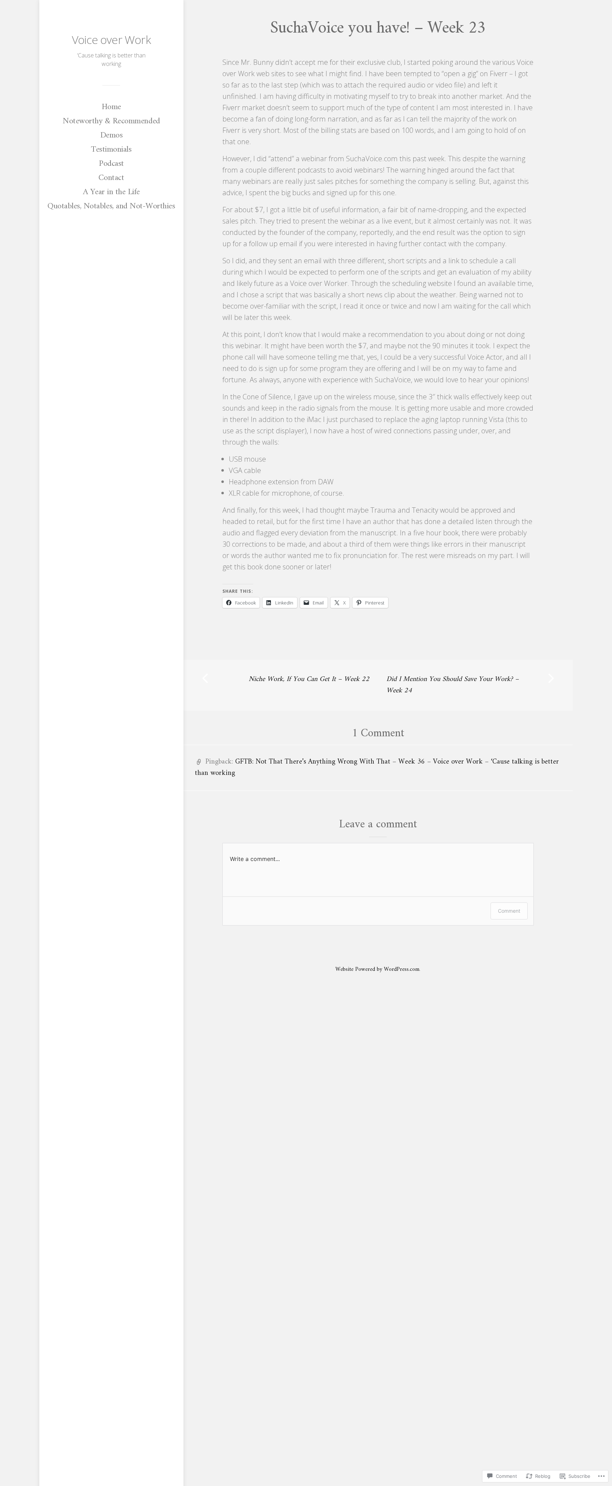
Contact (111, 177)
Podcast (111, 163)
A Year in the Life (111, 192)
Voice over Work (111, 39)
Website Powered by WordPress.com (377, 969)
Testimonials (111, 149)
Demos (111, 135)
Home (111, 107)
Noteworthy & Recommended (111, 121)
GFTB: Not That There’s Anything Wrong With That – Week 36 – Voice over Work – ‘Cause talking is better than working (377, 767)
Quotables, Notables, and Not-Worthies (111, 206)
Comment (509, 911)
